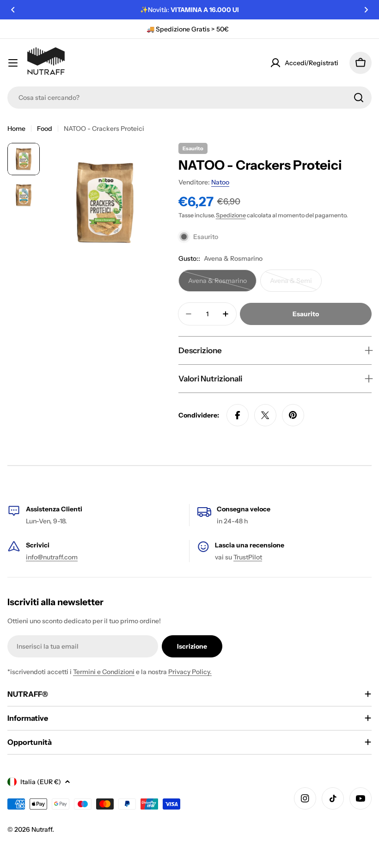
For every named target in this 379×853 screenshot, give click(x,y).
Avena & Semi (296, 284)
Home (16, 128)
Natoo (220, 182)
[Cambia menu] (12, 62)
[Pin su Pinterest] (293, 415)
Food (44, 128)
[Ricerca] (358, 97)
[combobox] (189, 97)
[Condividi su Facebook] (237, 415)
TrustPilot (247, 557)
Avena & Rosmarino (219, 284)
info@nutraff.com (52, 557)
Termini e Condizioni (103, 672)
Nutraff (41, 829)
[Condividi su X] (265, 415)
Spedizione (231, 215)
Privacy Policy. (190, 672)
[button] (12, 9)
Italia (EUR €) (40, 782)
